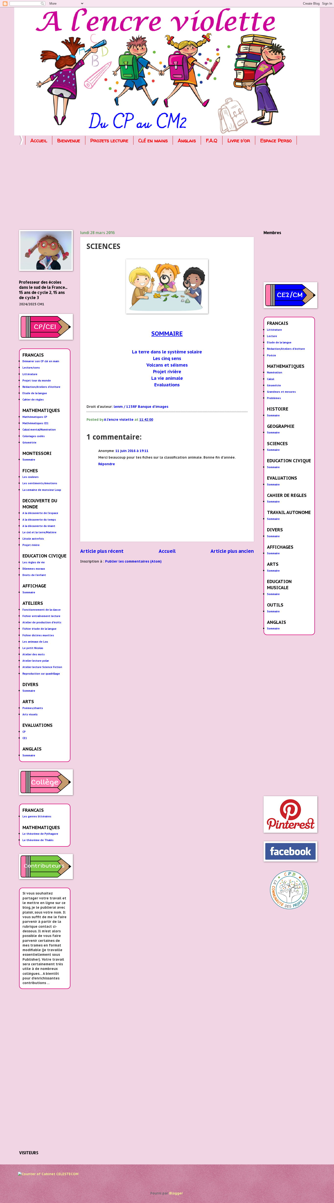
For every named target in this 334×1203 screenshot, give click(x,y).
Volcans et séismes (167, 365)
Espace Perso (276, 140)
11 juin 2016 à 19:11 (131, 451)
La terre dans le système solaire (167, 352)
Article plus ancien (232, 551)
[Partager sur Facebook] (191, 420)
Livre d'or (238, 140)
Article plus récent (101, 551)
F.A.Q (211, 140)
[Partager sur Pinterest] (199, 420)
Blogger (176, 1193)
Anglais (187, 140)
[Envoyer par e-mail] (168, 420)
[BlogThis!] (176, 420)
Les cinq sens (167, 358)
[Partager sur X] (184, 420)
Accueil (38, 140)
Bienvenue (68, 140)
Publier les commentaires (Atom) (133, 561)
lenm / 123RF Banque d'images (141, 406)
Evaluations (167, 385)
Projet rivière (167, 371)
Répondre (106, 464)
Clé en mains (153, 140)
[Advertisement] (165, 188)
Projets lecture (109, 140)
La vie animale (167, 378)
